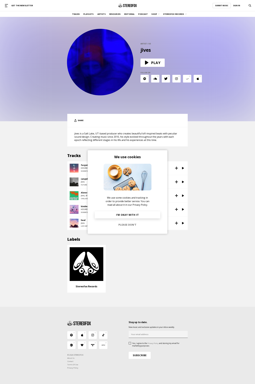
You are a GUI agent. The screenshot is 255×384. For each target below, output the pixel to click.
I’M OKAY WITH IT (127, 214)
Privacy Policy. (140, 204)
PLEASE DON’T (127, 224)
